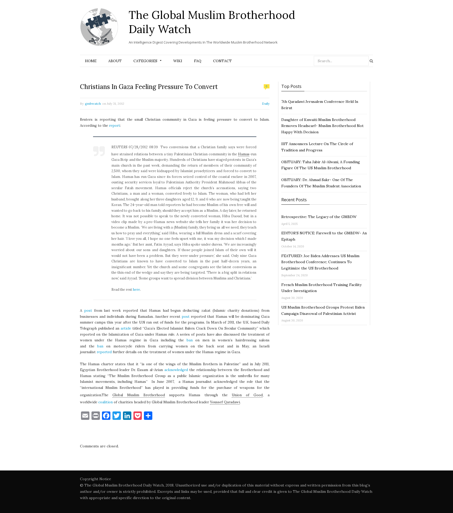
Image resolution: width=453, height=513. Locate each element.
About (115, 61)
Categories (145, 61)
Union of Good (247, 395)
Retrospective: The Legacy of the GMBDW (319, 216)
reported (104, 352)
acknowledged (176, 370)
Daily (265, 103)
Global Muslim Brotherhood (138, 395)
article (126, 328)
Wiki (177, 61)
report (114, 125)
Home (90, 61)
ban (190, 340)
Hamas (243, 154)
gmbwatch (93, 103)
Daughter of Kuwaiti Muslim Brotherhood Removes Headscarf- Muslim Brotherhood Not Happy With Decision (322, 126)
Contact (222, 61)
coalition (105, 402)
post (88, 310)
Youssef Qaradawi (225, 402)
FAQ (197, 61)
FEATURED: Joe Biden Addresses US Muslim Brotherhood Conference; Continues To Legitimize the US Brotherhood (320, 262)
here (136, 289)
